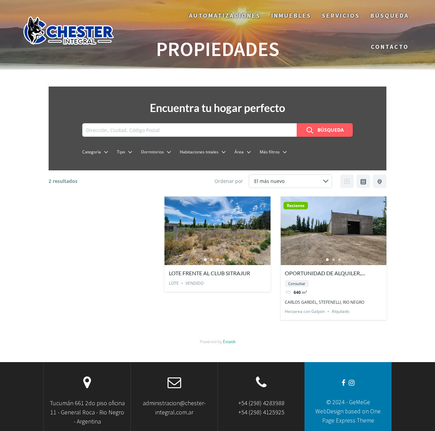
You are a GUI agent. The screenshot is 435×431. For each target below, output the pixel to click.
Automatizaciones (225, 15)
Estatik (229, 341)
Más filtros (270, 152)
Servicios (341, 15)
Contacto (390, 47)
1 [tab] (205, 259)
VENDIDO (195, 283)
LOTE (174, 283)
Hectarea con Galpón (305, 311)
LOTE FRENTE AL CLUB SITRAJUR (209, 273)
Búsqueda (389, 15)
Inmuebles (291, 15)
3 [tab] (217, 259)
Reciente (295, 206)
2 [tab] (211, 259)
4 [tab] (223, 259)
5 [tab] (229, 259)
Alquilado (340, 311)
